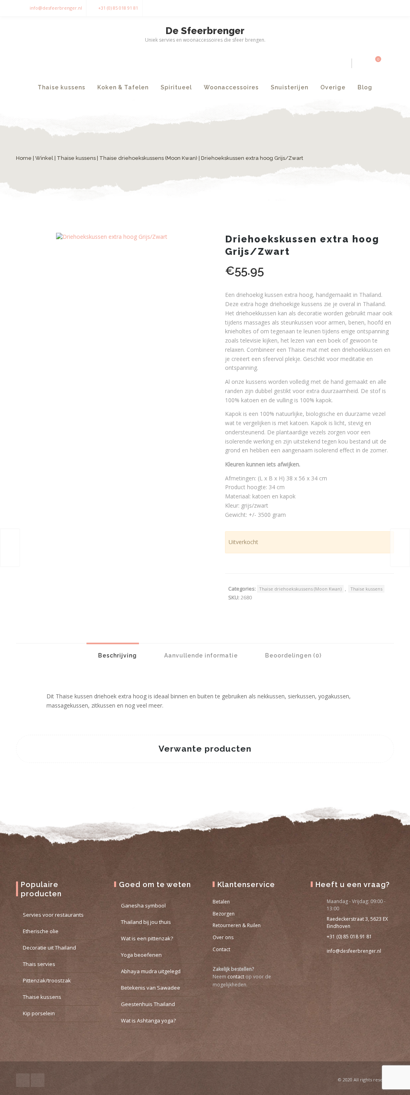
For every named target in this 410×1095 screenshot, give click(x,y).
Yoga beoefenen (141, 954)
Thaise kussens (61, 87)
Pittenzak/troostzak (47, 980)
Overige (333, 87)
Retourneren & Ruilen (237, 925)
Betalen (221, 901)
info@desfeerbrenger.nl (56, 8)
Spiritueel (176, 87)
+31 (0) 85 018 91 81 (118, 8)
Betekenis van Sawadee (150, 987)
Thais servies (39, 964)
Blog (365, 87)
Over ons (223, 937)
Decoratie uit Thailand (49, 947)
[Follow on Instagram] (386, 8)
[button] (189, 249)
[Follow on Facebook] (370, 8)
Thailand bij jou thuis (146, 922)
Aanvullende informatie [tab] (200, 655)
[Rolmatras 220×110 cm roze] (400, 547)
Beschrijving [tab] (116, 655)
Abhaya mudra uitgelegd (151, 971)
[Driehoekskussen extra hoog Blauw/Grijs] (10, 547)
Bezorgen (224, 913)
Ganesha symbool (143, 905)
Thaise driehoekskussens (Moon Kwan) (148, 158)
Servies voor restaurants (53, 914)
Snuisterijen (289, 87)
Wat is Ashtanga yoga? (148, 1020)
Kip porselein (39, 1013)
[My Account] (360, 63)
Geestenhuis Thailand (148, 1004)
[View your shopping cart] (373, 63)
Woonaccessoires (231, 87)
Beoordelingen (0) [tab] (292, 655)
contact (235, 976)
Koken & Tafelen (123, 87)
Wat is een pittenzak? (147, 938)
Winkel (44, 158)
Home (24, 158)
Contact (221, 949)
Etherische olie (40, 931)
